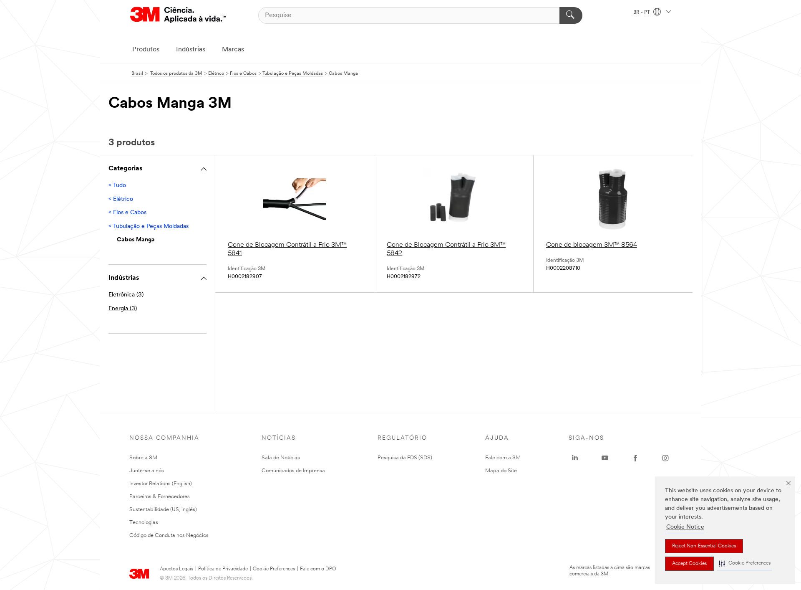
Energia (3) (122, 309)
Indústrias (190, 49)
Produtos (145, 49)
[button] (744, 563)
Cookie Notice (685, 527)
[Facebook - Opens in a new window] (635, 458)
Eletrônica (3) (126, 295)
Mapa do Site (501, 471)
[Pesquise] (570, 15)
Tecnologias (143, 522)
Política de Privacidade (223, 569)
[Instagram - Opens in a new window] (665, 458)
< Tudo (117, 185)
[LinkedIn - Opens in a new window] (575, 458)
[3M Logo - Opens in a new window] (178, 15)
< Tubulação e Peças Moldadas (148, 226)
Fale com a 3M (503, 458)
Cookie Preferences (274, 569)
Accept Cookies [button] (689, 563)
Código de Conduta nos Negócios (169, 535)
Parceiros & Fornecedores (159, 496)
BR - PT (642, 12)
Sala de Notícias (281, 458)
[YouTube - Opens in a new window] (605, 458)
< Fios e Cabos (127, 213)
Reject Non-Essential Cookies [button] (704, 546)
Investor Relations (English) (160, 483)
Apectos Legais (176, 569)
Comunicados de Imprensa (293, 471)
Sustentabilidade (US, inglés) (163, 509)
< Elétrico (120, 199)
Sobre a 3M (143, 458)
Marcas (233, 49)
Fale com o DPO (318, 569)
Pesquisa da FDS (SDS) (405, 458)
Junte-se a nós (146, 471)
